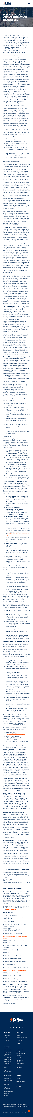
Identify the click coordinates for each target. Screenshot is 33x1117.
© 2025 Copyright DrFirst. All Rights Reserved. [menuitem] (15, 1104)
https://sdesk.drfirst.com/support (16, 734)
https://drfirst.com (11, 909)
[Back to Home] (7, 3)
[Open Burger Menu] (29, 3)
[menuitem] (7, 1035)
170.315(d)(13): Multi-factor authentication (14, 970)
